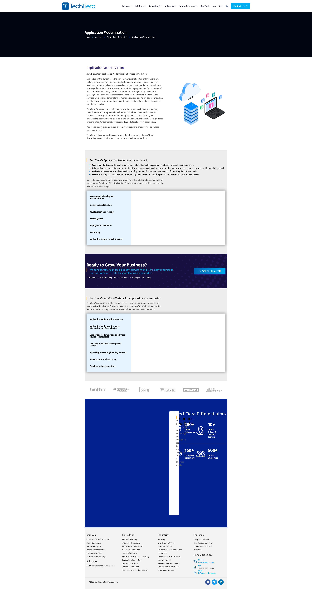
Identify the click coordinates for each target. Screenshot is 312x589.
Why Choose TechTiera (203, 543)
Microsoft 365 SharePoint (132, 546)
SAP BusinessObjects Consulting (135, 556)
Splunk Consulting (130, 563)
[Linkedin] (221, 582)
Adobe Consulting (129, 539)
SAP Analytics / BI (129, 553)
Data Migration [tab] (96, 219)
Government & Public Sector (170, 550)
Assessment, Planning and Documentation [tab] (102, 197)
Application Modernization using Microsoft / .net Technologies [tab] (105, 327)
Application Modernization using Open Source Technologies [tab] (107, 336)
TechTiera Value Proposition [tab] (103, 366)
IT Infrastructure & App (97, 556)
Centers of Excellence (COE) (98, 539)
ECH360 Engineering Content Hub (101, 566)
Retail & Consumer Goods (169, 567)
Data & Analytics (94, 546)
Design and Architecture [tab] (101, 205)
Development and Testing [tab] (102, 212)
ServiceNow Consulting (131, 560)
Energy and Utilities (166, 543)
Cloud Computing (94, 543)
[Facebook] (207, 582)
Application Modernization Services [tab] (106, 319)
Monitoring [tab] (95, 232)
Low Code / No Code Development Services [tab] (105, 345)
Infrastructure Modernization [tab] (103, 359)
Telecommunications (166, 570)
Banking (161, 539)
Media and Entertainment (169, 563)
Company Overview (201, 539)
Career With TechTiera (203, 546)
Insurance (162, 553)
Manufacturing (164, 560)
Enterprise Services (94, 553)
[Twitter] (214, 582)
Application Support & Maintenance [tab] (106, 239)
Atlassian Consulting (131, 543)
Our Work (197, 550)
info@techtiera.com (207, 573)
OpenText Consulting (131, 550)
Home (87, 37)
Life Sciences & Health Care (169, 556)
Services (98, 37)
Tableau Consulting (130, 567)
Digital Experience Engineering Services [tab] (108, 352)
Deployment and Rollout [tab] (101, 225)
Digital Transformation (117, 37)
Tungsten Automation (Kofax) (134, 570)
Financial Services (165, 546)
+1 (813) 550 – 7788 (206, 562)
